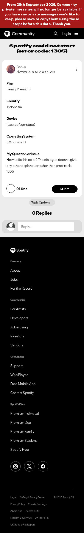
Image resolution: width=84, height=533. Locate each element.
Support (16, 365)
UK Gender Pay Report (22, 524)
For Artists (18, 309)
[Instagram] (15, 466)
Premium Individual (24, 413)
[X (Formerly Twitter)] (29, 466)
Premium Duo (20, 422)
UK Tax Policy (42, 518)
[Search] (56, 33)
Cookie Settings (37, 504)
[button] (76, 69)
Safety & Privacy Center (32, 497)
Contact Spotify (22, 392)
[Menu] (76, 33)
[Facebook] (43, 466)
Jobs (14, 279)
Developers (19, 318)
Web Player (19, 374)
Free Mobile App (23, 383)
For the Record (21, 288)
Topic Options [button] (40, 202)
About (15, 270)
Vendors (16, 345)
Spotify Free (19, 449)
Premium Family (22, 431)
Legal (13, 497)
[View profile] (10, 68)
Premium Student (23, 440)
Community (23, 34)
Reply (64, 189)
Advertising (19, 327)
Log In (66, 33)
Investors (17, 336)
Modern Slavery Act (20, 518)
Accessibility (32, 511)
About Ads (16, 511)
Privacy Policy (17, 504)
